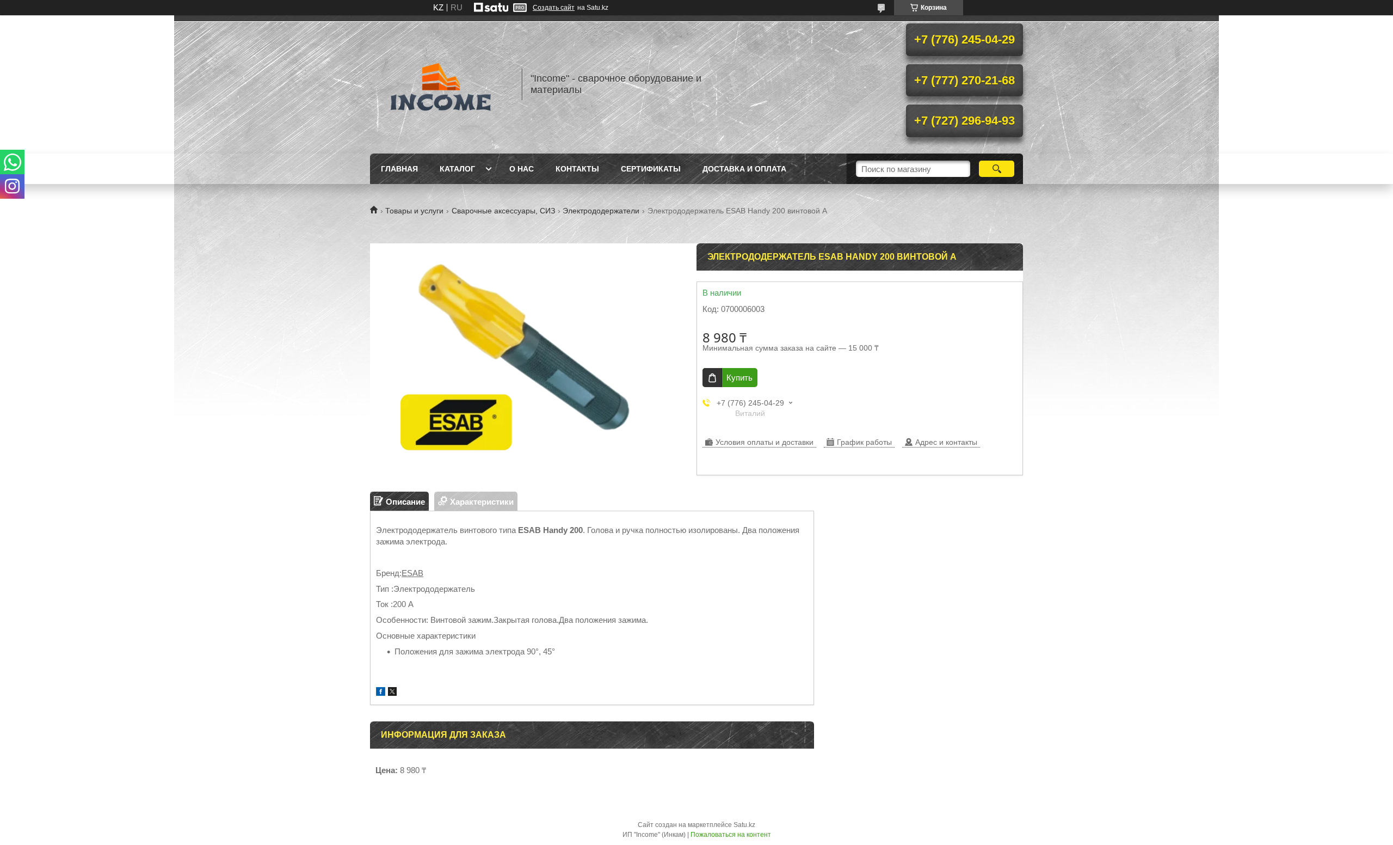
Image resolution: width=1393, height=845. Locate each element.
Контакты (577, 168)
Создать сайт (554, 7)
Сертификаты (651, 168)
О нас (521, 168)
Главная (399, 168)
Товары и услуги (414, 210)
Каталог (457, 168)
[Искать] (996, 169)
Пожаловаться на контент (731, 834)
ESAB (412, 573)
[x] (392, 692)
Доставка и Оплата (744, 168)
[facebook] (380, 692)
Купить (739, 377)
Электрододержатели (601, 210)
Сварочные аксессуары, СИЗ (503, 210)
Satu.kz (744, 825)
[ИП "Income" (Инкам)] (440, 84)
